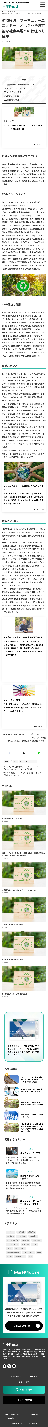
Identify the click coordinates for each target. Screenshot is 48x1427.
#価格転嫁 (25, 1240)
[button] (9, 753)
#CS (30, 1256)
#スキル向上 (37, 1240)
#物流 (39, 1252)
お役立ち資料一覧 (21, 1325)
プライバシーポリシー (11, 1414)
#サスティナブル (12, 1244)
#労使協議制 (22, 1236)
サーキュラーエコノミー (28, 761)
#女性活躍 (25, 1244)
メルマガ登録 (26, 1399)
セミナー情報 (24, 1381)
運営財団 (11, 1418)
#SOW (9, 1248)
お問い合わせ (33, 1414)
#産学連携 (33, 1236)
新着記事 (33, 1376)
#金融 (34, 1244)
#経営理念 (10, 1236)
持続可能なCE (13, 99)
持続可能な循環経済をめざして (21, 84)
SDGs (6, 761)
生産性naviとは (17, 1376)
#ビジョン (10, 1232)
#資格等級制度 (28, 1252)
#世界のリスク (20, 1256)
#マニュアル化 (20, 1248)
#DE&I (9, 1256)
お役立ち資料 (25, 1389)
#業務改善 (21, 1232)
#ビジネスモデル (12, 1240)
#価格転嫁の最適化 (13, 1252)
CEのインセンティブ (16, 88)
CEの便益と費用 (14, 92)
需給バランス (13, 96)
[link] (24, 127)
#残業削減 (31, 1232)
